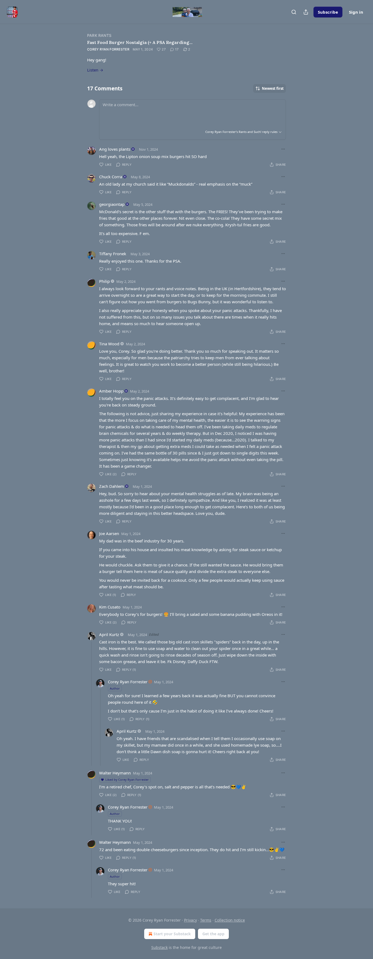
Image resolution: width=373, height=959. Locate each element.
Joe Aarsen (109, 533)
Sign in (356, 12)
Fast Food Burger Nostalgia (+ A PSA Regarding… (140, 42)
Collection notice (230, 920)
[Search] (293, 12)
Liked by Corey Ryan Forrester (127, 779)
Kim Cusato (109, 607)
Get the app (213, 933)
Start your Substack (172, 933)
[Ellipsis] (283, 149)
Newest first (273, 88)
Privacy (190, 920)
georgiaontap (112, 204)
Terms (205, 920)
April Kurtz (109, 634)
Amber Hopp (111, 391)
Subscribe (328, 12)
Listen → (95, 70)
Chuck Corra (110, 176)
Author (115, 688)
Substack (159, 947)
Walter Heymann (115, 773)
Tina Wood (109, 343)
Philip (104, 281)
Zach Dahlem (111, 486)
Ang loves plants (114, 149)
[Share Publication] (305, 12)
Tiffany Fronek (112, 253)
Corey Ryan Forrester (108, 49)
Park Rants (99, 35)
